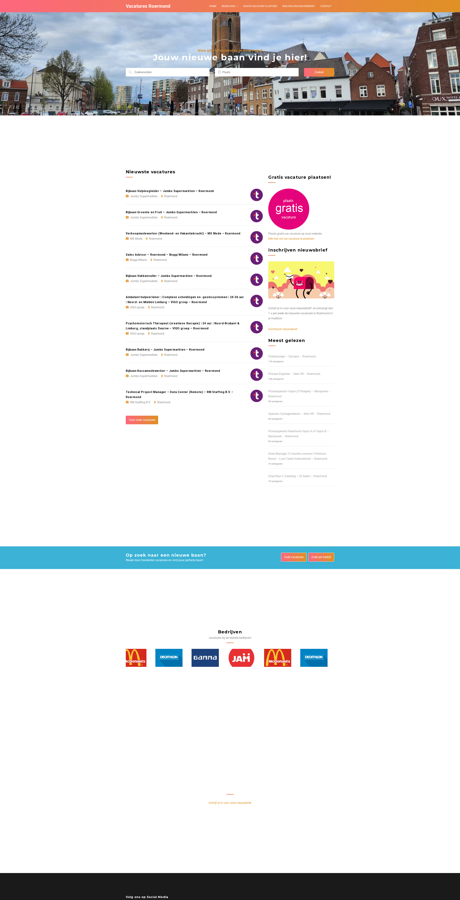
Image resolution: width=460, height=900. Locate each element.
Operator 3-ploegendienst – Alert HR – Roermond (299, 413)
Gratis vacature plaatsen (260, 6)
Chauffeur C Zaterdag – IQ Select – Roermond (297, 476)
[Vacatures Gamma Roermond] (175, 657)
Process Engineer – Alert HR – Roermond (294, 374)
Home (212, 6)
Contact (326, 6)
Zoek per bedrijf (321, 557)
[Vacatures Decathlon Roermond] (139, 657)
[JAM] (212, 657)
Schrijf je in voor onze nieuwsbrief (230, 803)
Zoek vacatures (293, 557)
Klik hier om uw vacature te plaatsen (291, 238)
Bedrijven (228, 6)
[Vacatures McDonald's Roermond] (248, 657)
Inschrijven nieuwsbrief (298, 6)
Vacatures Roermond (148, 6)
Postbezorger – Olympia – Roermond (292, 356)
